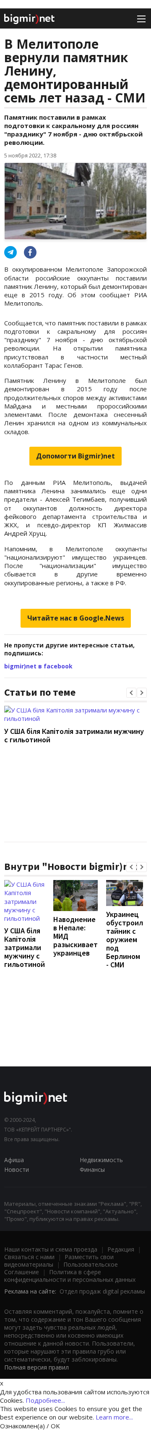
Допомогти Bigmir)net (75, 456)
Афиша (14, 1160)
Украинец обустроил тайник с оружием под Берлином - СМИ (124, 939)
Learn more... (114, 1417)
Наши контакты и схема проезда (50, 1249)
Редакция (120, 1249)
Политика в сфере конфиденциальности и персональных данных (69, 1275)
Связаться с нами (29, 1257)
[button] (131, 693)
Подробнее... (45, 1400)
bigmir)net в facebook (38, 666)
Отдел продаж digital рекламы (102, 1291)
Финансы (92, 1169)
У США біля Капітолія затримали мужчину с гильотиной (74, 735)
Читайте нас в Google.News (75, 618)
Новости (16, 1169)
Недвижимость (101, 1160)
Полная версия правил (36, 1367)
